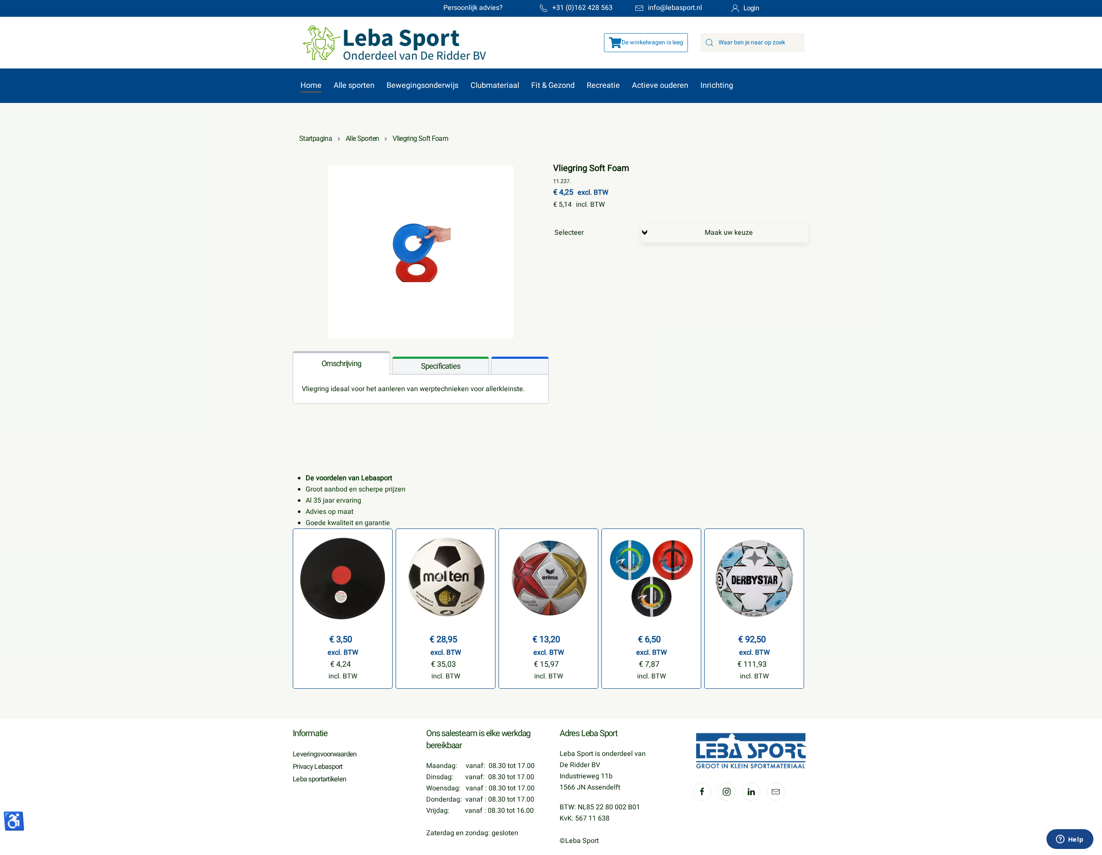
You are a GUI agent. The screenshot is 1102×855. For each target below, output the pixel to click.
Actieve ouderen (660, 85)
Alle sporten (354, 85)
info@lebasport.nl (675, 8)
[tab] (341, 363)
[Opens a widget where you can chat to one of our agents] (1069, 840)
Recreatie (603, 85)
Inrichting (716, 85)
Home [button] (311, 85)
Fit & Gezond (553, 85)
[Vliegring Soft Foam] (421, 251)
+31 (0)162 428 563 (582, 8)
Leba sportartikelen (319, 779)
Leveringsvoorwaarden (325, 754)
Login (751, 8)
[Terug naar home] (390, 42)
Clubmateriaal (495, 85)
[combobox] (752, 43)
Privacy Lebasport (318, 767)
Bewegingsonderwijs (422, 85)
